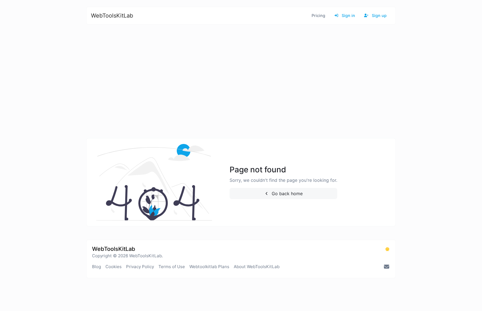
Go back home (286, 193)
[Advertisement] (253, 81)
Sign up (379, 15)
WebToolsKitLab (112, 15)
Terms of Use (171, 266)
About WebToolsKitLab (256, 266)
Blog (96, 266)
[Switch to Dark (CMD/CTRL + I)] (387, 249)
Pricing (318, 15)
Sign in (348, 15)
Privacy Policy (140, 266)
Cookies (113, 266)
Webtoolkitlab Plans (209, 266)
